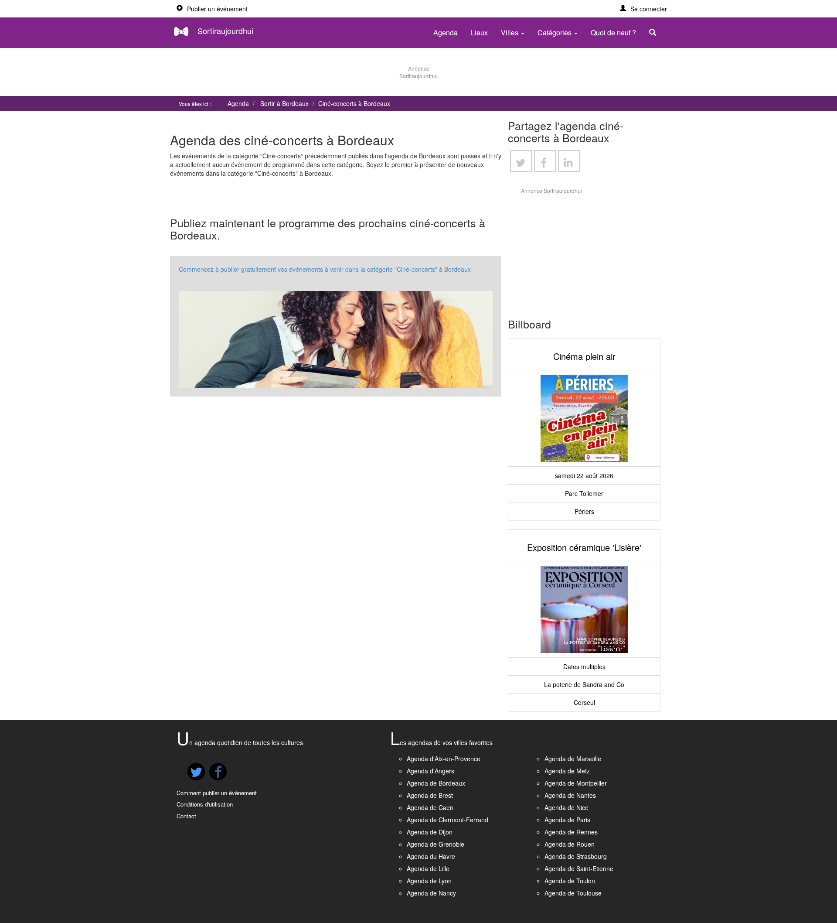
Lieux (479, 32)
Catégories (555, 32)
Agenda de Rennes (571, 831)
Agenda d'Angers (430, 770)
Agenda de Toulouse (573, 893)
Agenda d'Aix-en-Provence (443, 758)
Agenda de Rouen (569, 844)
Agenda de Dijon (430, 831)
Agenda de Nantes (570, 795)
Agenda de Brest (430, 795)
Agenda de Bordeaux (436, 783)
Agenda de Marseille (572, 758)
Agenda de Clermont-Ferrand (447, 819)
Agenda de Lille (428, 868)
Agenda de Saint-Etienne (578, 868)
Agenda (445, 32)
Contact (186, 816)
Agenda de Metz (567, 770)
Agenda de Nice (566, 807)
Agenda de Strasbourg (575, 856)
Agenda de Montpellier (575, 783)
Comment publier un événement (217, 793)
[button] (643, 8)
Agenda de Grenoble (435, 844)
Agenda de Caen (430, 807)
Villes (510, 32)
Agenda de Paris (567, 819)
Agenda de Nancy (431, 893)
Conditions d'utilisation (205, 804)
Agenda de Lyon (429, 880)
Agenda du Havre (431, 856)
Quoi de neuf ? (613, 32)
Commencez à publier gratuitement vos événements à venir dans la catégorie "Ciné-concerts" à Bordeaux (325, 269)
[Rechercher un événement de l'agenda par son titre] (655, 32)
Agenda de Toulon (569, 880)
